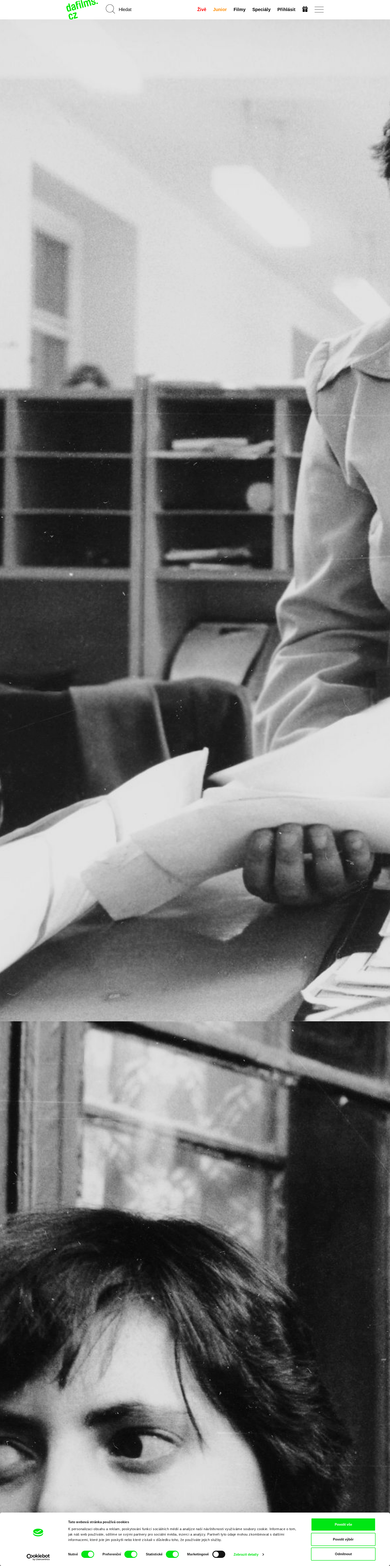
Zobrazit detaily (246, 1554)
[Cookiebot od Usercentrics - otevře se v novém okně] (38, 1557)
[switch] (130, 1554)
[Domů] (82, 9)
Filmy (240, 9)
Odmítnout (343, 1554)
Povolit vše (343, 1524)
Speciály (261, 9)
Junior (220, 9)
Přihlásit (286, 9)
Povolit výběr (343, 1539)
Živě (201, 9)
